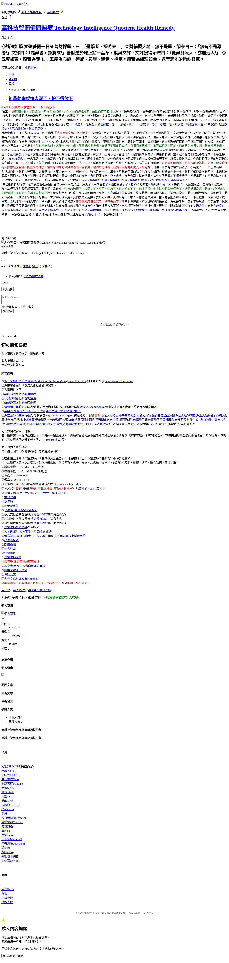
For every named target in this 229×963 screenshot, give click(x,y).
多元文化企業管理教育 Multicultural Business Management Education (45, 381)
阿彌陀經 (126, 419)
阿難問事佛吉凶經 (106, 419)
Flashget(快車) (52, 439)
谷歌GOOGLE (10, 805)
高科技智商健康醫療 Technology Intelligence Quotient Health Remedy (88, 27)
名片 (11, 83)
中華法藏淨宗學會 (15, 570)
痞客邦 (27, 266)
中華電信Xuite (10, 779)
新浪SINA (7, 787)
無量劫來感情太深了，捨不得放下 (41, 98)
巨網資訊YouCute (12, 822)
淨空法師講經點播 (15, 527)
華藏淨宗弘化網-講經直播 (20, 398)
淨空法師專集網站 (15, 415)
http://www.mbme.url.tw (119, 381)
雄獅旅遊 (7, 826)
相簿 (11, 74)
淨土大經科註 (204, 415)
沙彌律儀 (68, 419)
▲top (4, 282)
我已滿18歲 (9, 956)
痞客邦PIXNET (43, 514)
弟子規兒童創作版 (39, 590)
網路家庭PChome (12, 783)
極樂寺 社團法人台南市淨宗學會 (24, 411)
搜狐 (4, 893)
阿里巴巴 (7, 897)
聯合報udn (7, 792)
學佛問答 (41, 419)
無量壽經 (138, 419)
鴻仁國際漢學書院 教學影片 (63, 411)
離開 (20, 956)
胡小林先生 (49, 424)
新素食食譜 (44, 531)
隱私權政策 (134, 913)
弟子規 (5, 590)
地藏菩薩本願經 (85, 419)
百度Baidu (7, 889)
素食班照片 (11, 531)
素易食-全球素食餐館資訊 (21, 510)
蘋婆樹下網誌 (10, 856)
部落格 (13, 79)
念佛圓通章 (182, 419)
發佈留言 (7, 311)
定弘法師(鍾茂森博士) (70, 424)
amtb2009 (7, 246)
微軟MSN (7, 800)
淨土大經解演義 (186, 415)
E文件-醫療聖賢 (33, 276)
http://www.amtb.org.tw (59, 415)
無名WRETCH (10, 775)
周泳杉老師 (34, 424)
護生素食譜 (11, 540)
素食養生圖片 (27, 531)
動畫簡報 (10, 544)
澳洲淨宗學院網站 (15, 406)
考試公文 (10, 574)
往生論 (194, 419)
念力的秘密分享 (210, 419)
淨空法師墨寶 (12, 557)
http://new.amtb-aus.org (94, 406)
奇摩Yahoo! (8, 770)
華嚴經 (141, 415)
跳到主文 (7, 37)
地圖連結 (81, 488)
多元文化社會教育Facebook (21, 578)
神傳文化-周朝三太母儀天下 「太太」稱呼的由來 (35, 493)
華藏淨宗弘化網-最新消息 (20, 402)
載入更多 (7, 289)
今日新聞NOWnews (13, 817)
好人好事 (10, 548)
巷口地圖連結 (96, 488)
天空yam (6, 796)
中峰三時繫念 (127, 415)
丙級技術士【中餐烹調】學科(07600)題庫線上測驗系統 (51, 535)
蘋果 (4, 813)
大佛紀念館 (11, 505)
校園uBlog (7, 852)
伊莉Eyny (7, 835)
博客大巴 (7, 902)
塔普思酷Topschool (13, 843)
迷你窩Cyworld (10, 860)
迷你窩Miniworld (11, 839)
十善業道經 (54, 419)
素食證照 (10, 535)
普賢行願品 (167, 419)
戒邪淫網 (10, 497)
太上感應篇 (27, 419)
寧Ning (5, 830)
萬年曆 (8, 501)
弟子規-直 (19, 590)
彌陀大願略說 (109, 415)
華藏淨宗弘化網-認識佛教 (20, 394)
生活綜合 (30, 67)
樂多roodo (7, 809)
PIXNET (88, 913)
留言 (35, 266)
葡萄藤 (5, 847)
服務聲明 (148, 913)
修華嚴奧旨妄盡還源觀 (160, 415)
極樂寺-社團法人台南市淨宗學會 (24, 565)
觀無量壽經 (152, 419)
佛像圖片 (10, 553)
